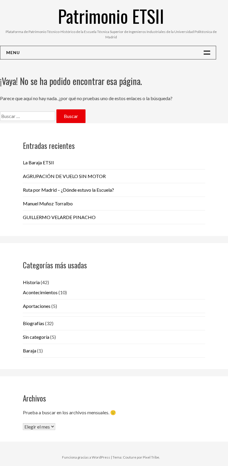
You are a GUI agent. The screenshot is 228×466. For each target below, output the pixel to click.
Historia (31, 282)
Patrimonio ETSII (111, 15)
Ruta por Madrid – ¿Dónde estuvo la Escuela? (68, 190)
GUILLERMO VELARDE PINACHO (59, 217)
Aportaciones (36, 306)
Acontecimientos (40, 292)
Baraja (29, 350)
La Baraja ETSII (38, 162)
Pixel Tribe (151, 457)
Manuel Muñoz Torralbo (48, 203)
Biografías (33, 323)
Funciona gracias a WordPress (86, 457)
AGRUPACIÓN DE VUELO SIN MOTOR (64, 176)
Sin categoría (36, 337)
